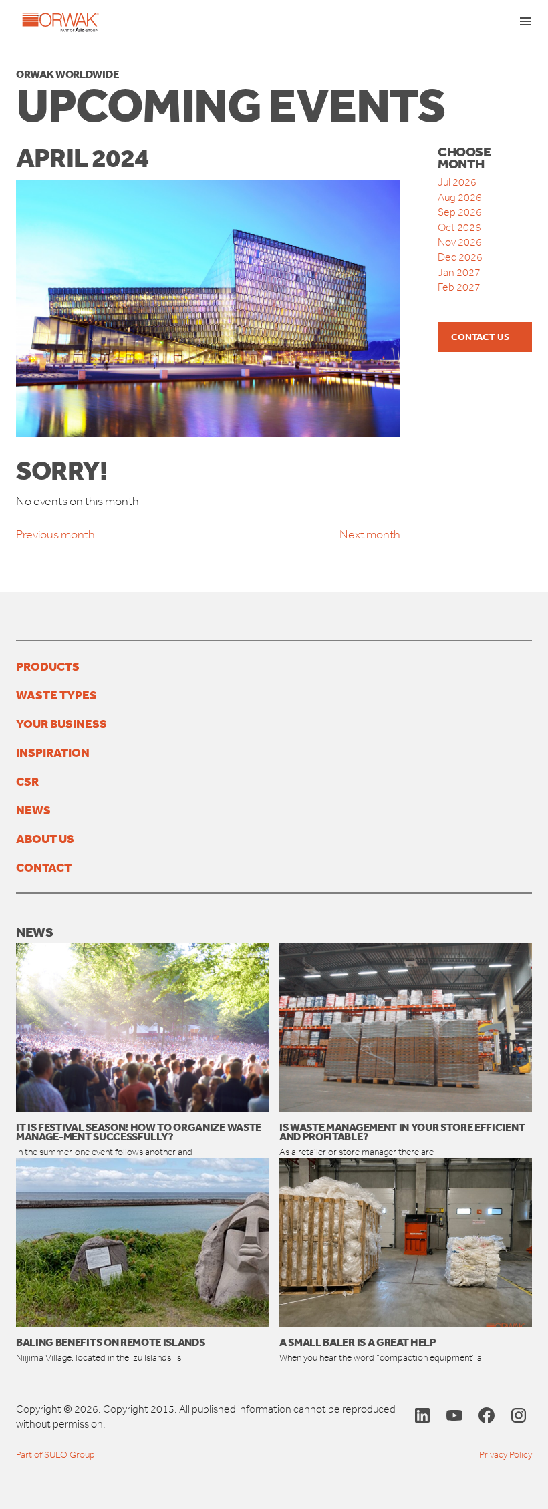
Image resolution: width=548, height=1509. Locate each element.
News (33, 809)
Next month (369, 534)
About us (45, 838)
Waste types (56, 694)
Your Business (61, 723)
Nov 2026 (460, 242)
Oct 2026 (459, 227)
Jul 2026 (457, 182)
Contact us (480, 337)
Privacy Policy (505, 1454)
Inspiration (53, 752)
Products (48, 666)
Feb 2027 (459, 287)
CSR (27, 781)
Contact (44, 867)
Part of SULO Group (55, 1454)
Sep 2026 (460, 212)
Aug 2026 (460, 197)
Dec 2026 (460, 256)
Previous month (55, 534)
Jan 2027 (459, 272)
